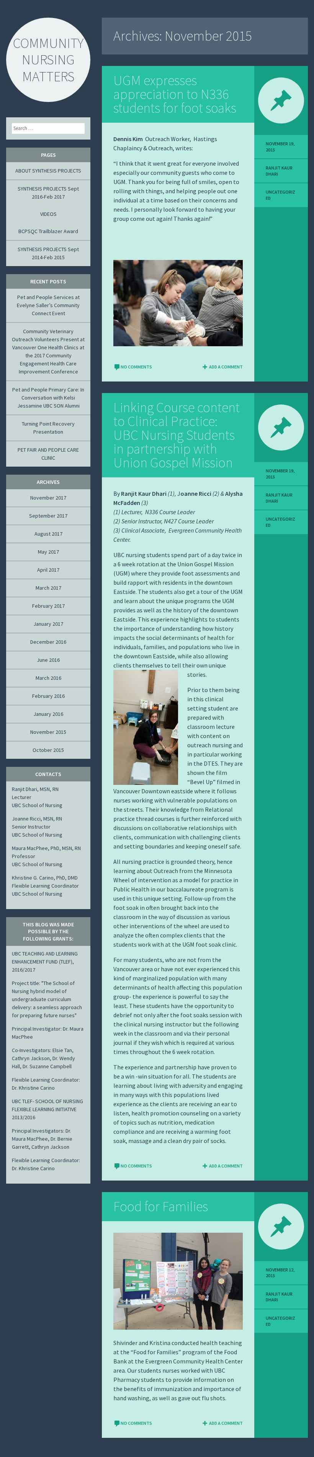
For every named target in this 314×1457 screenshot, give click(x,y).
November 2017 (48, 497)
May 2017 (48, 551)
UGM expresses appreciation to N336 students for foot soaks (174, 94)
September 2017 (48, 515)
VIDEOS (48, 213)
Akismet (53, 1452)
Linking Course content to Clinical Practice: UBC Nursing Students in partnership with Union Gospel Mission (176, 435)
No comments (136, 367)
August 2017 (48, 533)
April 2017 (48, 569)
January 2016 (48, 713)
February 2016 (48, 695)
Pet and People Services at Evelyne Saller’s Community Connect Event (48, 305)
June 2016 (48, 659)
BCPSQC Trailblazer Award (48, 231)
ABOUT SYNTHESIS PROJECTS (48, 170)
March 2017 (48, 587)
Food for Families (160, 1206)
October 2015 (48, 750)
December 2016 (48, 641)
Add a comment (226, 367)
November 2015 (48, 731)
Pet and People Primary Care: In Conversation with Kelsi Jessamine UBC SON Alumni (48, 397)
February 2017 (48, 605)
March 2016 (48, 677)
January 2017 (48, 623)
